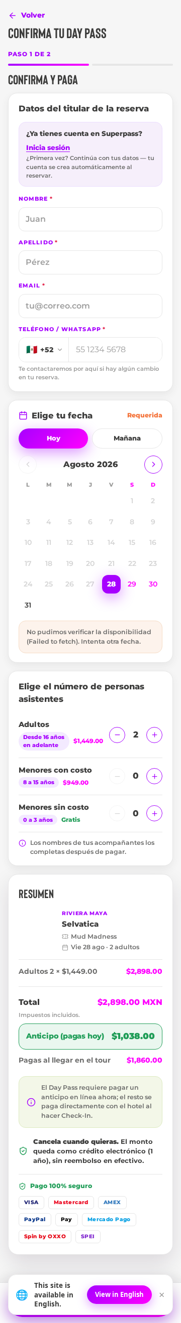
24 (28, 584)
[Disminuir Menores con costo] (117, 776)
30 (153, 584)
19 (69, 563)
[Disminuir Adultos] (117, 735)
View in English (119, 1294)
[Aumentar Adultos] (154, 735)
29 (132, 584)
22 (132, 563)
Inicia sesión (48, 147)
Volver (33, 15)
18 (48, 563)
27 (90, 584)
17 (28, 563)
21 (111, 563)
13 (90, 542)
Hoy (53, 438)
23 (153, 563)
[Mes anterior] (28, 465)
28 (111, 584)
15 (132, 542)
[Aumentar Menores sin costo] (154, 813)
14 (111, 542)
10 (28, 542)
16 (152, 542)
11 (48, 542)
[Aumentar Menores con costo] (154, 776)
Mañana (127, 438)
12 (69, 542)
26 (69, 584)
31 (28, 605)
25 (49, 584)
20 (90, 563)
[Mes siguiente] (153, 465)
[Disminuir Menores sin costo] (117, 813)
